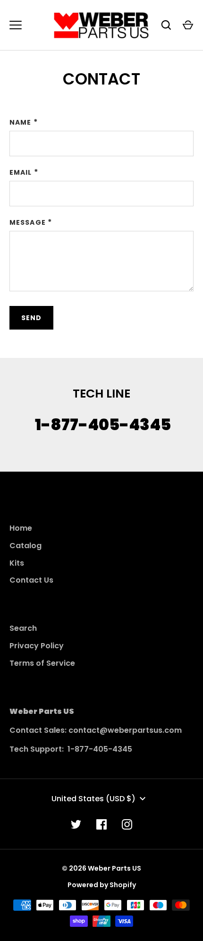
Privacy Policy (36, 645)
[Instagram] (127, 824)
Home (20, 528)
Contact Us (31, 580)
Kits (16, 563)
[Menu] (15, 25)
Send (31, 317)
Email (20, 172)
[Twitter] (76, 824)
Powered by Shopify (102, 885)
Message (27, 222)
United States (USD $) (93, 798)
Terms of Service (42, 663)
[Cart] (188, 25)
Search (23, 628)
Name (20, 122)
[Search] (166, 25)
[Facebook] (101, 824)
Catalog (25, 545)
